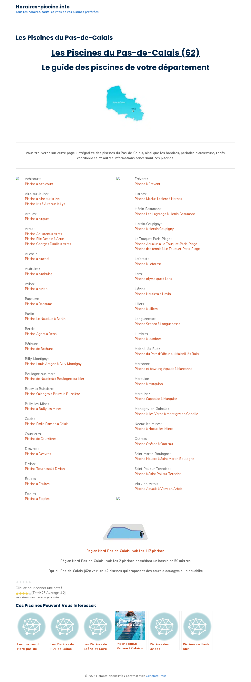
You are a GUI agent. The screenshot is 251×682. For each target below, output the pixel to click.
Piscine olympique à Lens (153, 279)
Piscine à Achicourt (39, 184)
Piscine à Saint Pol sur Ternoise (158, 474)
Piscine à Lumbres (148, 339)
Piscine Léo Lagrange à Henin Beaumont (165, 214)
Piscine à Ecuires (37, 484)
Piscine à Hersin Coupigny (154, 229)
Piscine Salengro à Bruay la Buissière (52, 394)
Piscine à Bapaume (39, 304)
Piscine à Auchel (37, 259)
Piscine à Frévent (147, 184)
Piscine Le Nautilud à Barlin (45, 319)
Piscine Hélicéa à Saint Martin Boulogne (164, 459)
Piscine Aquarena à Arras (43, 234)
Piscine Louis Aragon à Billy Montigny (53, 364)
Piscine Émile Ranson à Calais (46, 424)
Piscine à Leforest (148, 264)
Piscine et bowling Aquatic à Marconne (163, 369)
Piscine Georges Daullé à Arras (48, 244)
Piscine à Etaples (37, 499)
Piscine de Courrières (40, 439)
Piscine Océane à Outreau (154, 444)
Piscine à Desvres (38, 454)
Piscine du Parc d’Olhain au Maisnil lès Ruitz (167, 354)
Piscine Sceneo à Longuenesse (157, 324)
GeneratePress (156, 676)
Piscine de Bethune (39, 349)
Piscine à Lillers (146, 309)
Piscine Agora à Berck (41, 334)
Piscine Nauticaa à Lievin (153, 294)
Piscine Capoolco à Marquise (156, 399)
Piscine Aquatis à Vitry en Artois (159, 489)
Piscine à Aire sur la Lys (42, 199)
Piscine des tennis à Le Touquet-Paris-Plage (167, 249)
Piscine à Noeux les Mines (154, 429)
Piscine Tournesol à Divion (45, 469)
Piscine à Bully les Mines (43, 409)
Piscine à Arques (37, 219)
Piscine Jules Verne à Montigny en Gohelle (166, 414)
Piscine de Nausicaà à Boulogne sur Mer (54, 379)
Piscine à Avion (36, 289)
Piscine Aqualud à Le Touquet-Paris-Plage (166, 244)
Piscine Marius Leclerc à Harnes (158, 199)
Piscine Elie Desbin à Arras (45, 239)
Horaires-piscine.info (43, 6)
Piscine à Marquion (149, 384)
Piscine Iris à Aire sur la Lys (45, 204)
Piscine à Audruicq (38, 274)
